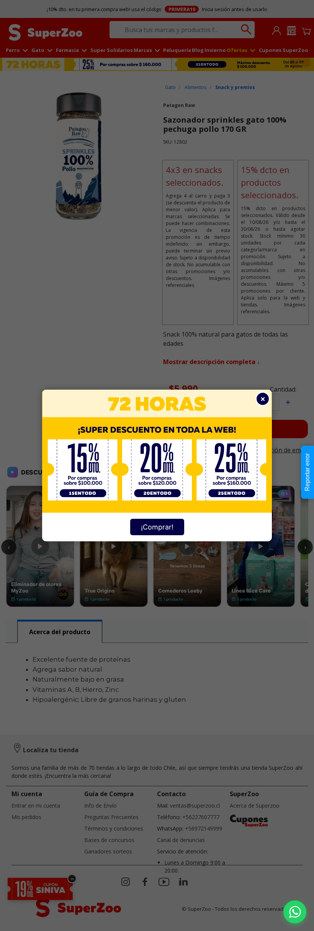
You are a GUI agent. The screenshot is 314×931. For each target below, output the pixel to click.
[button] (294, 911)
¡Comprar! (157, 527)
